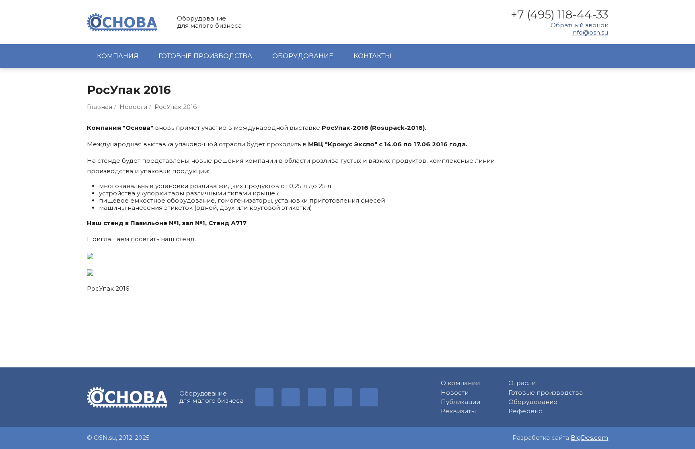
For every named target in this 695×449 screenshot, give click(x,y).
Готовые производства (205, 56)
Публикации (460, 402)
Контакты (372, 56)
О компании (460, 383)
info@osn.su (590, 32)
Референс (525, 411)
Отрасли (522, 383)
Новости (455, 392)
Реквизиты (458, 411)
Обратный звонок (579, 25)
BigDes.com (589, 437)
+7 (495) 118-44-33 (559, 14)
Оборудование (302, 56)
